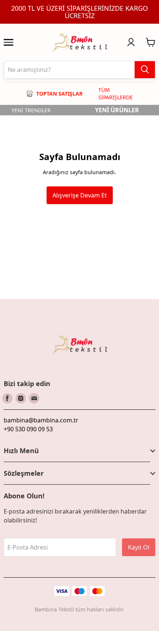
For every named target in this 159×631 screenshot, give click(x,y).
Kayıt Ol (138, 547)
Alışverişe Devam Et (80, 195)
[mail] (34, 398)
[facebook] (7, 398)
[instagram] (21, 398)
